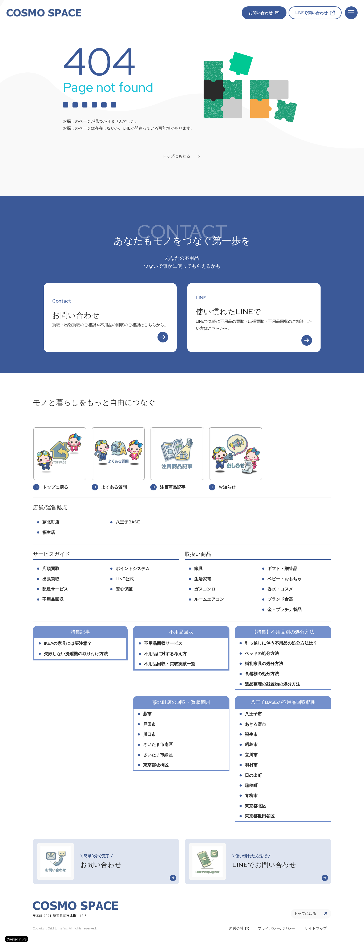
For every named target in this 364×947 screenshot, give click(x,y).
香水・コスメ (280, 589)
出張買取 (50, 579)
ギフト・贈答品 (282, 568)
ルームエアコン (209, 599)
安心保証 (124, 589)
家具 (198, 568)
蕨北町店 (50, 522)
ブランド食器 (280, 599)
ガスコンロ (205, 589)
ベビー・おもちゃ (285, 579)
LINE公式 (125, 579)
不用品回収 (53, 599)
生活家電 (202, 579)
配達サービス (55, 589)
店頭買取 (50, 568)
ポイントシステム (133, 568)
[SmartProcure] (43, 13)
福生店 (48, 532)
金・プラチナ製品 (285, 609)
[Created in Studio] (16, 939)
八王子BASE (128, 522)
